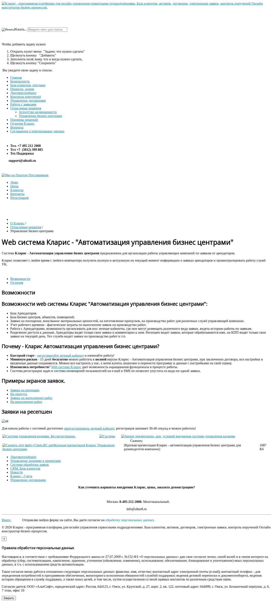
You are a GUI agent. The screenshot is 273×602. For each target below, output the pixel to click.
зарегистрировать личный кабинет (89, 428)
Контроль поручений (25, 96)
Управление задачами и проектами (35, 461)
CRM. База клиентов (25, 468)
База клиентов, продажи (27, 85)
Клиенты (16, 190)
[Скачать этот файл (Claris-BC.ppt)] (28, 445)
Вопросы (16, 127)
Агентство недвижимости (38, 112)
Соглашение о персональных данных (37, 131)
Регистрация (19, 198)
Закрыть (8, 598)
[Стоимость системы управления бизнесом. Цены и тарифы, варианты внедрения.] (178, 436)
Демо (14, 182)
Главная (16, 77)
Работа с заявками (23, 104)
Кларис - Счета (21, 476)
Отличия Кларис (22, 123)
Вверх (7, 520)
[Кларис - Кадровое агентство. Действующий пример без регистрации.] (39, 436)
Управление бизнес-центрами (40, 116)
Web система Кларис (66, 367)
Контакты (17, 194)
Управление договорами (28, 100)
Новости (16, 472)
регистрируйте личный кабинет (60, 355)
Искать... (20, 29)
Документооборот (23, 93)
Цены (14, 186)
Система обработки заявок (29, 464)
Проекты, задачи (22, 89)
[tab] (20, 279)
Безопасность (20, 81)
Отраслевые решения (25, 108)
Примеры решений (24, 120)
